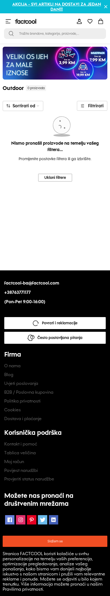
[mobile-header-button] (79, 21)
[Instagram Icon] (20, 519)
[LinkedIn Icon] (53, 519)
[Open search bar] (11, 33)
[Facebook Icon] (9, 519)
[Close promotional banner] (106, 7)
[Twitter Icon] (42, 519)
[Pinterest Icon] (31, 519)
